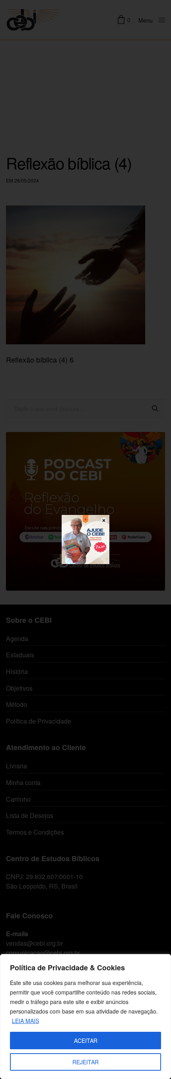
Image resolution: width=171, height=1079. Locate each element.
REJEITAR (85, 1062)
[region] (85, 1016)
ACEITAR (85, 1040)
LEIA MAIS (25, 1021)
